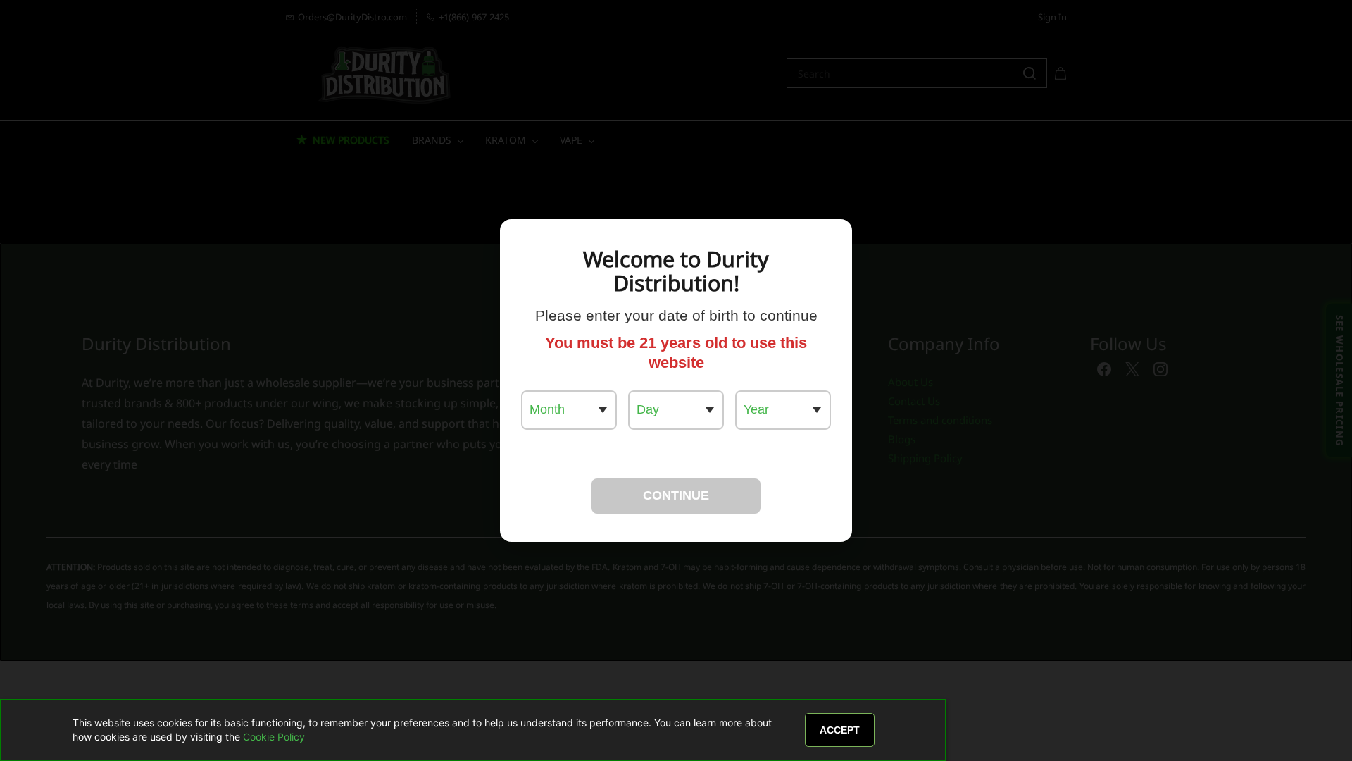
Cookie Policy (274, 737)
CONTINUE (676, 495)
